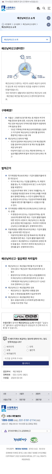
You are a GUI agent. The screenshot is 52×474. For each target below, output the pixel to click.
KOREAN (38, 8)
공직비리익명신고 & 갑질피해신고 (19, 431)
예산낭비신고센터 (29, 24)
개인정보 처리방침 (21, 449)
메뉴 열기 (48, 25)
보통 (8, 350)
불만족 (32, 350)
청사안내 (42, 449)
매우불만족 (11, 353)
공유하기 (48, 18)
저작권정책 (10, 449)
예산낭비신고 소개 (11, 39)
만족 (31, 346)
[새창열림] (26, 317)
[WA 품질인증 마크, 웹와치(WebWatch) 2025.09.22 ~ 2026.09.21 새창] (33, 440)
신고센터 (17, 24)
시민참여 (8, 24)
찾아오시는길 (33, 449)
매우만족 (10, 346)
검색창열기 (44, 8)
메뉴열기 (49, 8)
